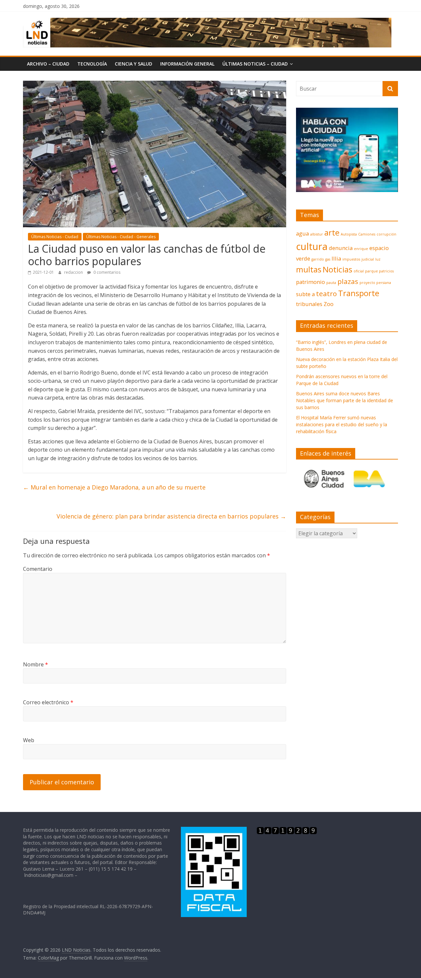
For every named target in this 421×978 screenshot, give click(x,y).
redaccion (74, 272)
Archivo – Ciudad (48, 64)
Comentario (37, 569)
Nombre (35, 664)
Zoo (329, 304)
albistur (316, 234)
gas (327, 259)
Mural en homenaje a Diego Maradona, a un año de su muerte (114, 487)
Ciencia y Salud (133, 64)
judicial (367, 259)
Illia (336, 258)
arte (331, 232)
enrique (361, 248)
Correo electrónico (48, 702)
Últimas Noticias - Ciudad (54, 236)
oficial (359, 271)
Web (28, 740)
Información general (187, 64)
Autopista (349, 234)
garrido (317, 259)
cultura (312, 246)
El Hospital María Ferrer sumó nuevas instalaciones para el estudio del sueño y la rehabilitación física (341, 424)
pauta (331, 282)
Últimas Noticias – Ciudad (255, 64)
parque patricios (379, 271)
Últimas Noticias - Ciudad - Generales (121, 236)
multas (308, 269)
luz (378, 259)
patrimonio (310, 282)
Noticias (337, 269)
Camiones (366, 234)
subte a (305, 294)
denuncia (341, 248)
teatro (326, 293)
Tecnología (92, 64)
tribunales (309, 304)
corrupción (386, 234)
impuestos (351, 259)
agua (302, 233)
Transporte (358, 293)
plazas (347, 281)
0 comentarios (106, 272)
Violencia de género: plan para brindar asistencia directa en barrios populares (171, 516)
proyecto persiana (375, 282)
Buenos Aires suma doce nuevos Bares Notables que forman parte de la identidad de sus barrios (344, 400)
